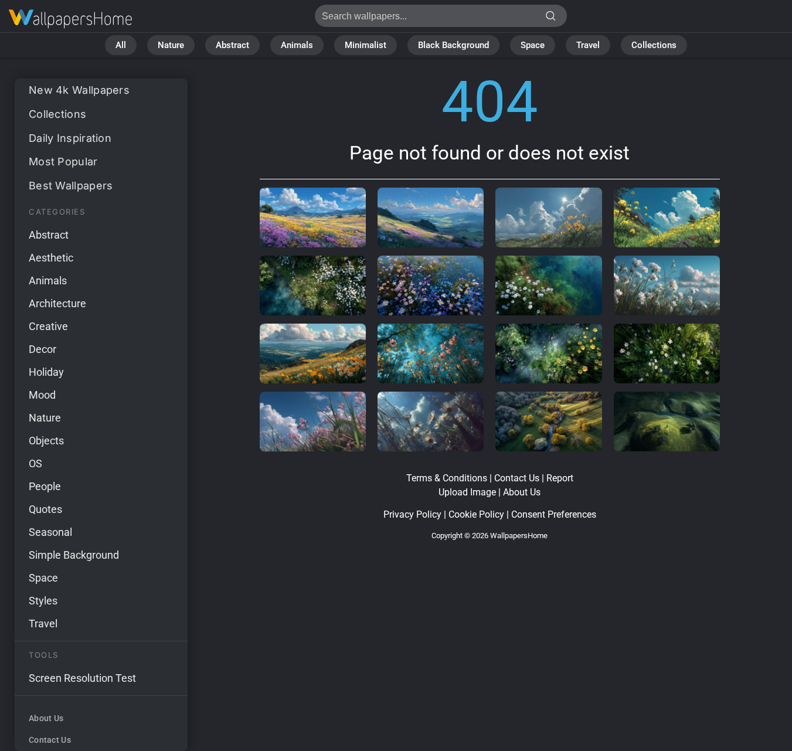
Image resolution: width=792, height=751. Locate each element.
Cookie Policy (476, 514)
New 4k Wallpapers (79, 90)
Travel (588, 45)
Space (533, 45)
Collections (654, 45)
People (45, 486)
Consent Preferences (553, 514)
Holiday (46, 372)
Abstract (232, 45)
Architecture (57, 303)
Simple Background (74, 555)
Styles (43, 600)
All (120, 45)
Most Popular (63, 161)
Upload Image (467, 492)
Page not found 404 (70, 19)
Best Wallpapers (71, 185)
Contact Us (50, 740)
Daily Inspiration (70, 138)
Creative (48, 326)
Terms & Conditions (446, 478)
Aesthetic (51, 258)
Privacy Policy (412, 514)
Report (559, 478)
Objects (46, 440)
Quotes (45, 509)
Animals (297, 45)
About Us (46, 718)
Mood (42, 395)
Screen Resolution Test (82, 678)
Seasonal (50, 532)
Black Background (453, 45)
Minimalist (365, 45)
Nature (171, 45)
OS (35, 463)
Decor (42, 349)
